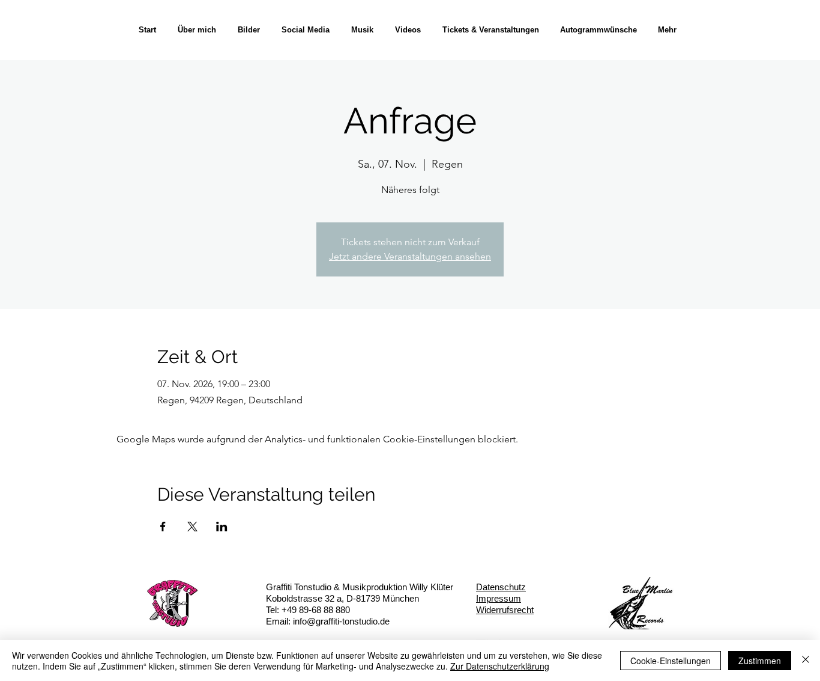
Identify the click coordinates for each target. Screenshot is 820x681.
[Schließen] (805, 660)
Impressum (498, 598)
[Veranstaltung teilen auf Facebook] (163, 526)
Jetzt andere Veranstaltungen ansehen (410, 256)
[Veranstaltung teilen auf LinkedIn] (222, 526)
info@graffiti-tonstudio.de (341, 621)
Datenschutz (501, 587)
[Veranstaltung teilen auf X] (192, 526)
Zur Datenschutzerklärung (499, 666)
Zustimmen (759, 661)
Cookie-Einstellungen (670, 661)
